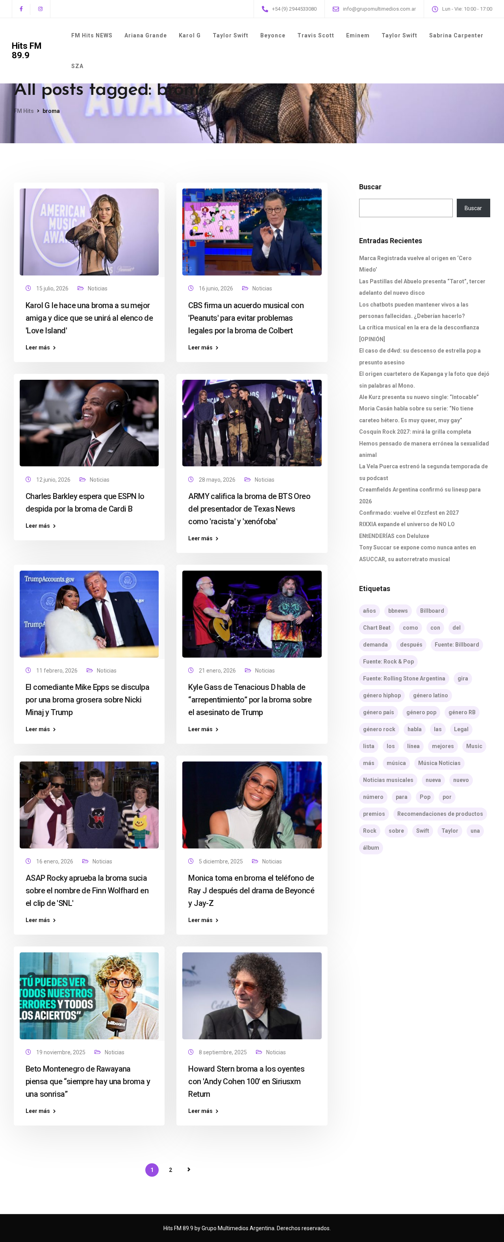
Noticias (97, 288)
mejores (443, 746)
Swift (422, 831)
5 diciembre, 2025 (221, 861)
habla (415, 729)
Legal (461, 729)
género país (378, 712)
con (435, 628)
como (410, 628)
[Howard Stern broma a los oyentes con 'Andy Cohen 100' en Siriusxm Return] (251, 992)
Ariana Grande (145, 35)
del (456, 628)
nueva (433, 780)
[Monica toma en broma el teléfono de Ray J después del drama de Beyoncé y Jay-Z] (251, 801)
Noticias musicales (388, 780)
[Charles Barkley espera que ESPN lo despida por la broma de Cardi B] (89, 419)
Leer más (38, 347)
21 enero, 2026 (218, 670)
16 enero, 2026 (55, 861)
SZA (77, 66)
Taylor (449, 831)
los (391, 746)
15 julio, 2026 (53, 288)
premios (374, 814)
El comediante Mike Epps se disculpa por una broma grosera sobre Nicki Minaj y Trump (87, 699)
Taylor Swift (230, 35)
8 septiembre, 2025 (223, 1052)
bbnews (398, 611)
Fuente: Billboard (457, 644)
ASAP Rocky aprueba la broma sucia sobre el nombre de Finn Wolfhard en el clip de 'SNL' (87, 890)
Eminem (358, 35)
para (402, 797)
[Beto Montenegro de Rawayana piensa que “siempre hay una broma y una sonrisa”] (89, 992)
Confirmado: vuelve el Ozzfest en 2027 (409, 513)
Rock (369, 831)
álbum (371, 848)
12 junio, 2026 (54, 480)
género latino (430, 695)
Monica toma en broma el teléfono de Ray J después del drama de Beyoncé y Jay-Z (251, 890)
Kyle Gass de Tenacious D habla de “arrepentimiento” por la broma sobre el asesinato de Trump (249, 699)
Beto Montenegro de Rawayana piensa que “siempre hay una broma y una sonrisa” (88, 1081)
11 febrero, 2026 (57, 670)
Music (474, 746)
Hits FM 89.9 (27, 50)
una (475, 831)
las (438, 729)
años (369, 611)
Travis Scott (315, 35)
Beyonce (272, 35)
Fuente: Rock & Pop (388, 661)
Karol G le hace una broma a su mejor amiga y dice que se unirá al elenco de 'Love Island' (89, 318)
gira (463, 678)
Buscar (370, 187)
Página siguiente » (189, 1169)
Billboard (432, 611)
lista (368, 746)
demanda (375, 644)
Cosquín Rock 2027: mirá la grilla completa (415, 432)
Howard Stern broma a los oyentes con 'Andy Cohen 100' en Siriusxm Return (246, 1081)
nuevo (461, 780)
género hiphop (382, 695)
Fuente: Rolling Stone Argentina (404, 678)
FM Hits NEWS (92, 35)
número (373, 797)
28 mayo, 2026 (218, 480)
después (411, 644)
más (368, 763)
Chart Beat (377, 628)
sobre (396, 831)
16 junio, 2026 (216, 288)
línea (413, 746)
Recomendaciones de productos (440, 814)
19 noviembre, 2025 (61, 1052)
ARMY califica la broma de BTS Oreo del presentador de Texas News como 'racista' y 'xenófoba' (249, 509)
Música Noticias (439, 763)
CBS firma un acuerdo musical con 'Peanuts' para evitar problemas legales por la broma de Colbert (246, 318)
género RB (462, 712)
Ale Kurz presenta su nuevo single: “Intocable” (419, 397)
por (447, 797)
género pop (421, 712)
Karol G (190, 35)
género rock (379, 729)
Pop (425, 797)
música (396, 763)
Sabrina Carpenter (456, 35)
